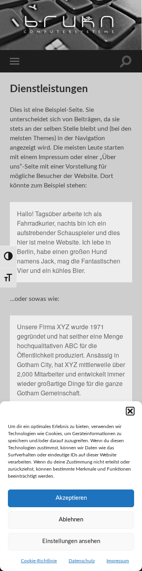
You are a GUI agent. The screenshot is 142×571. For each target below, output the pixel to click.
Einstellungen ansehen (71, 541)
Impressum (117, 560)
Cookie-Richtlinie (39, 560)
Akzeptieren (71, 498)
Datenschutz (82, 560)
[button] (130, 411)
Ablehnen (71, 520)
